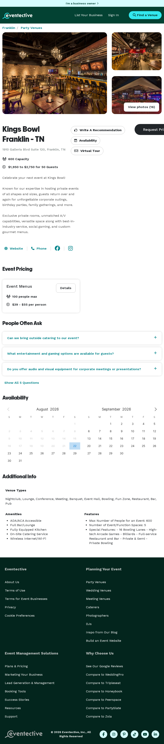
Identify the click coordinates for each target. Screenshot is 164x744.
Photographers (97, 615)
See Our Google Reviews (104, 666)
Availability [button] (87, 140)
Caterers (92, 607)
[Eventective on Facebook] (103, 734)
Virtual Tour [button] (89, 151)
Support (11, 716)
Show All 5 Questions (21, 383)
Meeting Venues (98, 599)
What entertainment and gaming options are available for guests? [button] (60, 353)
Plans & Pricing (16, 666)
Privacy (10, 607)
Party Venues (31, 28)
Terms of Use (15, 590)
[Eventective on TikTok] (134, 734)
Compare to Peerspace (103, 700)
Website (16, 248)
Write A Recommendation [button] (100, 130)
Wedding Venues (98, 590)
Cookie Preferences (20, 615)
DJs (89, 624)
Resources (13, 708)
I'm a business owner (81, 3)
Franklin (8, 28)
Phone (41, 248)
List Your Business (89, 15)
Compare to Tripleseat (103, 683)
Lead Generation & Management (29, 683)
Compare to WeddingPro (105, 674)
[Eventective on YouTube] (145, 734)
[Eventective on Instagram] (114, 734)
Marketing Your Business (24, 674)
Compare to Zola (99, 716)
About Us (12, 582)
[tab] (82, 338)
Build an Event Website (103, 641)
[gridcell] (74, 446)
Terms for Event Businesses (26, 599)
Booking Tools (15, 691)
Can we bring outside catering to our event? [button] (43, 338)
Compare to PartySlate (103, 708)
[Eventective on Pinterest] (124, 734)
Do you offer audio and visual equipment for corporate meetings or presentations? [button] (74, 369)
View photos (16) (141, 107)
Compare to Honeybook (104, 691)
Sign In (113, 15)
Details (65, 288)
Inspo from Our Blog (101, 632)
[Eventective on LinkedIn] (155, 734)
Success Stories (17, 700)
